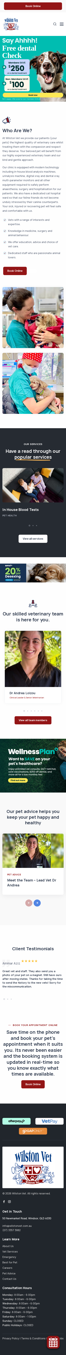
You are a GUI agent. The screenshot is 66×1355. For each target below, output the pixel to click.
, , (26, 1218)
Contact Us (9, 1279)
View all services (33, 538)
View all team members (33, 720)
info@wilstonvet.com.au (17, 1226)
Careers (7, 1268)
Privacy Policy (10, 1338)
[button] (29, 525)
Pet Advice (14, 874)
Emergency (9, 1257)
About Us (8, 1246)
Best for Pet (9, 1262)
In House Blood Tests (20, 509)
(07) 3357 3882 (11, 1230)
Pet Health (9, 515)
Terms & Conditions (33, 1338)
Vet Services (10, 1251)
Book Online (33, 6)
